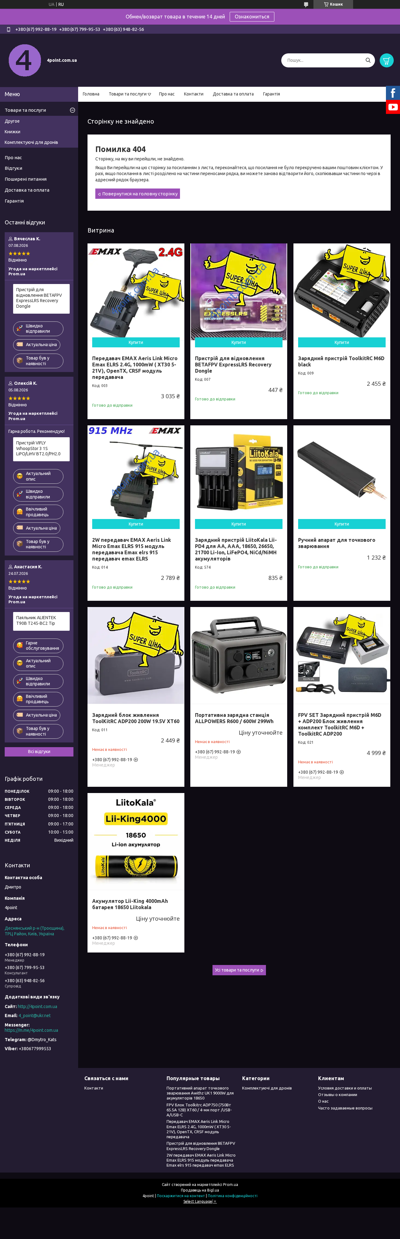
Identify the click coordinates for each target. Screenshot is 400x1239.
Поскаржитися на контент (181, 1196)
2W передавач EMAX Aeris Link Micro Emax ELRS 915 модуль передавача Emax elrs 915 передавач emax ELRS (131, 549)
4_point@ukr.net (34, 1015)
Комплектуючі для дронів (31, 142)
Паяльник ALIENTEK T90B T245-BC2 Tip (36, 620)
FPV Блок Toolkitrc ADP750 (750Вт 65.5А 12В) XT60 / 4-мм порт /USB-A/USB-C (199, 1110)
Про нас (167, 93)
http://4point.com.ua (37, 1006)
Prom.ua (230, 1185)
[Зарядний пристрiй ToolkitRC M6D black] (341, 291)
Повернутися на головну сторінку (140, 193)
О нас (323, 1101)
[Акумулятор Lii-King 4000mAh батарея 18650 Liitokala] (136, 841)
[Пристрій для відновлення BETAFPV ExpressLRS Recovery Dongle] (238, 291)
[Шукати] (368, 60)
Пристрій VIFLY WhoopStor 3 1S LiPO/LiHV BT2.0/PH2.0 (38, 448)
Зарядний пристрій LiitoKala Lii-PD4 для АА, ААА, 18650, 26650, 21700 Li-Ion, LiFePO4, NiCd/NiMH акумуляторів (236, 549)
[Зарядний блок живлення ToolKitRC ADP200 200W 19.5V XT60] (136, 655)
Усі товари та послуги (237, 969)
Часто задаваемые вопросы (345, 1108)
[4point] (25, 59)
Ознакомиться (252, 16)
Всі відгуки (39, 751)
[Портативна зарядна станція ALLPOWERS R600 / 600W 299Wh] (238, 655)
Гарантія (271, 93)
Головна (91, 93)
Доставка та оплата (233, 93)
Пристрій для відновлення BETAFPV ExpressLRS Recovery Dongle (233, 364)
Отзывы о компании (337, 1094)
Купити (136, 342)
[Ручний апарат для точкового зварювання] (341, 473)
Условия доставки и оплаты (345, 1088)
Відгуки (13, 168)
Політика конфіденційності (233, 1196)
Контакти (193, 93)
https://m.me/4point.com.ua (31, 1030)
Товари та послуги (128, 93)
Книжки (12, 131)
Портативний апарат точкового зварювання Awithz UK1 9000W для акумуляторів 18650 (200, 1093)
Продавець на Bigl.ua (200, 1190)
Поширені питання (26, 179)
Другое (12, 121)
